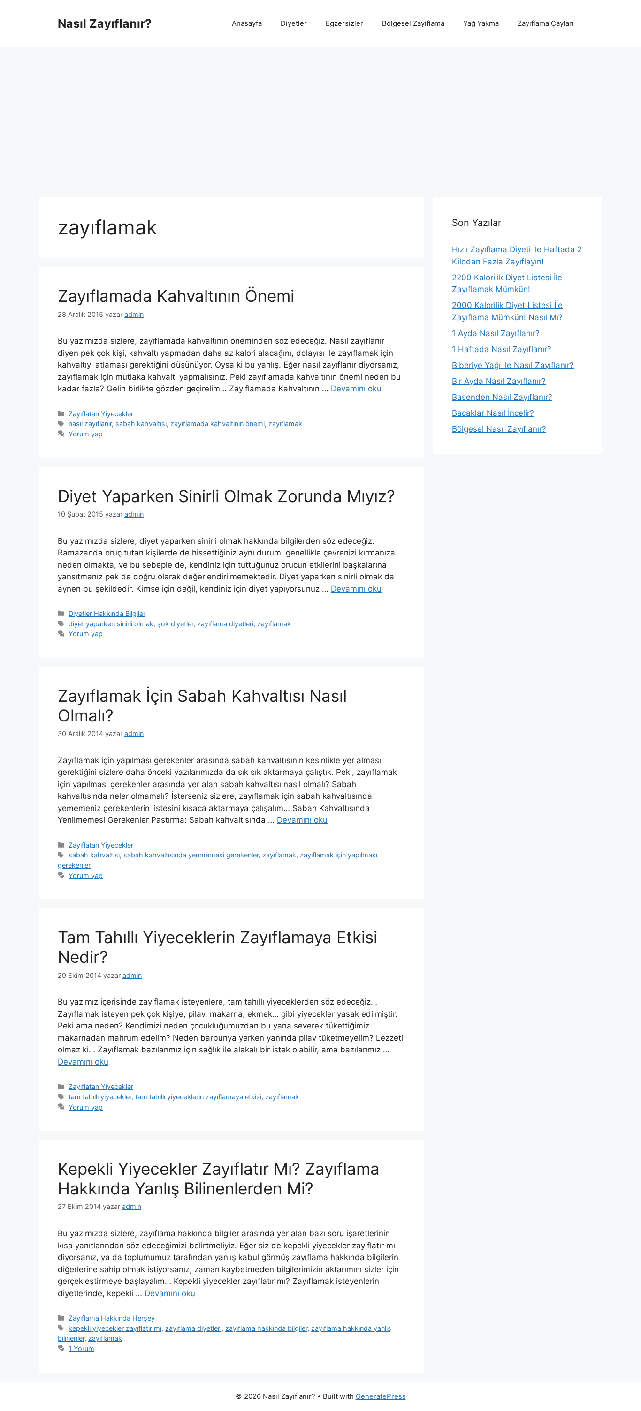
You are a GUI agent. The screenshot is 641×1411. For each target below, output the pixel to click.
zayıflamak (285, 424)
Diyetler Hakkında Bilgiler (107, 613)
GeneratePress (381, 1396)
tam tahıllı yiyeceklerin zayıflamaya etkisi (198, 1097)
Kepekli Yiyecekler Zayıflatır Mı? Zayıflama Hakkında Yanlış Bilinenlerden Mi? (219, 1178)
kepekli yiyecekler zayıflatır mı (115, 1328)
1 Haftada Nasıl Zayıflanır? (501, 349)
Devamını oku (356, 388)
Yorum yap (86, 434)
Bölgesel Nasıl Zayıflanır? (499, 429)
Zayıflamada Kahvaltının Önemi (176, 296)
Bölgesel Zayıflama (413, 23)
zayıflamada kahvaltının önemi (217, 424)
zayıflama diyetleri (225, 624)
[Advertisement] (320, 117)
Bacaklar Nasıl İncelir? (493, 413)
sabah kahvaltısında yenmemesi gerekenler (191, 855)
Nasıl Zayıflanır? (105, 23)
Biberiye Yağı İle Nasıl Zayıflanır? (513, 365)
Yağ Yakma (481, 23)
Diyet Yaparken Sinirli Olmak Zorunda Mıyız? (226, 496)
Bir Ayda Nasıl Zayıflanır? (499, 381)
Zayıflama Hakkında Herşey (112, 1318)
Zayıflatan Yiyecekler (101, 414)
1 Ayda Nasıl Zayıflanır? (496, 333)
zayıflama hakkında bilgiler (266, 1328)
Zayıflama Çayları (546, 23)
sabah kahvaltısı (141, 424)
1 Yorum (81, 1348)
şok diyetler (175, 624)
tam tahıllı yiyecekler (100, 1097)
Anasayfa (247, 23)
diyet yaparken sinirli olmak (111, 624)
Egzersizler (344, 23)
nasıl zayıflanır (90, 424)
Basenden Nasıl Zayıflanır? (502, 397)
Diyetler (294, 23)
